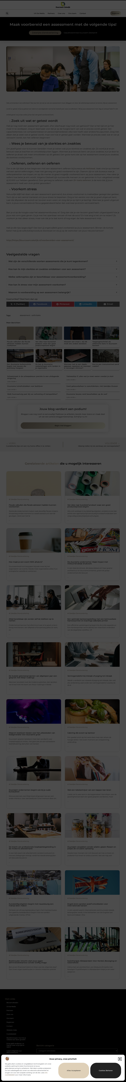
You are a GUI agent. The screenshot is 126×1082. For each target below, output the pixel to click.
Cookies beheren (106, 1070)
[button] (120, 1059)
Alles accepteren (74, 1070)
